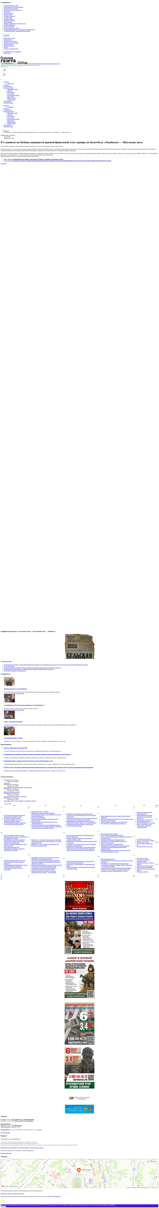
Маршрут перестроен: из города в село (15, 23)
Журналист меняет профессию (12, 10)
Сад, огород (10, 94)
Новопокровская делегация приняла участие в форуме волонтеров (144, 817)
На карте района (8, 13)
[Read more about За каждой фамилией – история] (9, 734)
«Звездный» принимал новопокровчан (15, 670)
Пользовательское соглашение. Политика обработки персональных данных (22, 1147)
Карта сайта (7, 53)
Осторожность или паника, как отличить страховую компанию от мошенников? (81, 845)
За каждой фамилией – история (146, 823)
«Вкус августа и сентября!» (144, 867)
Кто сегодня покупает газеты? (109, 834)
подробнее (112, 1205)
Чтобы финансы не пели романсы (13, 7)
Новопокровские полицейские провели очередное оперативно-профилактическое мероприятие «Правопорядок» (115, 847)
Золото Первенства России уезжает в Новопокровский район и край (14, 816)
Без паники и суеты (142, 858)
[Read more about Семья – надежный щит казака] (9, 718)
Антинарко (10, 83)
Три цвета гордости (142, 871)
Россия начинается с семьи (11, 28)
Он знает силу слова (142, 842)
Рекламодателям (8, 103)
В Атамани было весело (143, 821)
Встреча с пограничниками (39, 846)
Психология (10, 97)
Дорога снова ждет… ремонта (39, 811)
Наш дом (9, 91)
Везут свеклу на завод (107, 843)
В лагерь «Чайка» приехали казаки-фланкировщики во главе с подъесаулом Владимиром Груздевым (15, 837)
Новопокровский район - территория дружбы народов (19, 29)
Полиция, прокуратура (10, 41)
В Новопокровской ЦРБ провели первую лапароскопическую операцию (15, 865)
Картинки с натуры (9, 38)
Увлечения (7, 11)
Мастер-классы (11, 98)
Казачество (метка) (9, 45)
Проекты (6, 35)
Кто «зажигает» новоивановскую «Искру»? (113, 823)
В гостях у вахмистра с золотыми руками (143, 860)
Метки (6, 47)
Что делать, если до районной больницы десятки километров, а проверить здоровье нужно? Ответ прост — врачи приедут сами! (116, 865)
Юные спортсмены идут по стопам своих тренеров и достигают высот (144, 826)
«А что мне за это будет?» (144, 839)
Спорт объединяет (9, 666)
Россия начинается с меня (11, 5)
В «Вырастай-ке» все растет (145, 846)
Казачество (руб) (8, 44)
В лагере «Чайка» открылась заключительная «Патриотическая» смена (79, 839)
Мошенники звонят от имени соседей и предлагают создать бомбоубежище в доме (115, 851)
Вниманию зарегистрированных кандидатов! (114, 841)
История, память (8, 19)
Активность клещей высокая (12, 818)
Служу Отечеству (9, 26)
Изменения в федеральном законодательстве (144, 813)
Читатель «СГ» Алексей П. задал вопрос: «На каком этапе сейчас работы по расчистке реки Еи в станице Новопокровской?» (46, 841)
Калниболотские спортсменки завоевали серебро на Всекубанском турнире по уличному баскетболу (32, 667)
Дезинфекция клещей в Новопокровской (112, 840)
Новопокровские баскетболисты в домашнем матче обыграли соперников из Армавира (28, 669)
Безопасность (11, 92)
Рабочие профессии (9, 25)
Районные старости (9, 20)
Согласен (3, 1206)
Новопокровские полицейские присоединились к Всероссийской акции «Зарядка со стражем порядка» (82, 822)
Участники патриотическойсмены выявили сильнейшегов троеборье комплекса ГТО (43, 868)
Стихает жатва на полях (38, 817)
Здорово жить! (8, 17)
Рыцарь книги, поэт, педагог (145, 820)
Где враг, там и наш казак (108, 820)
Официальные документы (11, 42)
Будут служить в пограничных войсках (112, 835)
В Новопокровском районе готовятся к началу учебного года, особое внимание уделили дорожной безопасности (81, 815)
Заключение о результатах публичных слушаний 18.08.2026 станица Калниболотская (45, 858)
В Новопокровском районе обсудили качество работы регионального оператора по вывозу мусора (46, 865)
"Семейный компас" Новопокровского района (17, 31)
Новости (6, 82)
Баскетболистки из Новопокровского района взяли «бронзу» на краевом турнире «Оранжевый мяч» (14, 841)
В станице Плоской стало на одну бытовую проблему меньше (13, 820)
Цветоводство (11, 100)
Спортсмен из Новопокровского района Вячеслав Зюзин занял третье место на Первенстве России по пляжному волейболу (46, 862)
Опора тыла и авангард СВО (145, 866)
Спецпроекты (8, 86)
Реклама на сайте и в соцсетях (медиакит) (12, 1193)
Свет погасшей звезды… (108, 859)
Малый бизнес (8, 14)
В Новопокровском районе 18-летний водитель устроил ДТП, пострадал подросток (14, 862)
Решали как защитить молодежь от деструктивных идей (117, 819)
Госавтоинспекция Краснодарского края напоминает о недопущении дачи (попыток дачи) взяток (82, 819)
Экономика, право (12, 89)
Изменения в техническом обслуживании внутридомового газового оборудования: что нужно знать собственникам (46, 814)
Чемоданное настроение (11, 8)
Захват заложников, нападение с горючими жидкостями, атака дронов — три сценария (43, 871)
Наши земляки (8, 22)
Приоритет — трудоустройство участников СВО (45, 844)
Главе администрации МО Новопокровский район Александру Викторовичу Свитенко (14, 849)
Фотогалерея (7, 101)
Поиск (2, 66)
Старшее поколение (9, 16)
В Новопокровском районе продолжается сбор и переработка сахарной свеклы (80, 862)
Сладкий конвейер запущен (74, 826)
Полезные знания (9, 88)
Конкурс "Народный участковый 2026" (112, 844)
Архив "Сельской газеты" (11, 48)
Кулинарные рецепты (13, 95)
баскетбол (3, 163)
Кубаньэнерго (8, 40)
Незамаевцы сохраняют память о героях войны (80, 824)
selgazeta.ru (57, 1196)
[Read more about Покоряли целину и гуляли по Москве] (9, 685)
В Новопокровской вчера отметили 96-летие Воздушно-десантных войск (15, 823)
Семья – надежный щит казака (145, 840)
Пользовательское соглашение (12, 51)
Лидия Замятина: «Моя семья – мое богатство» (114, 822)
